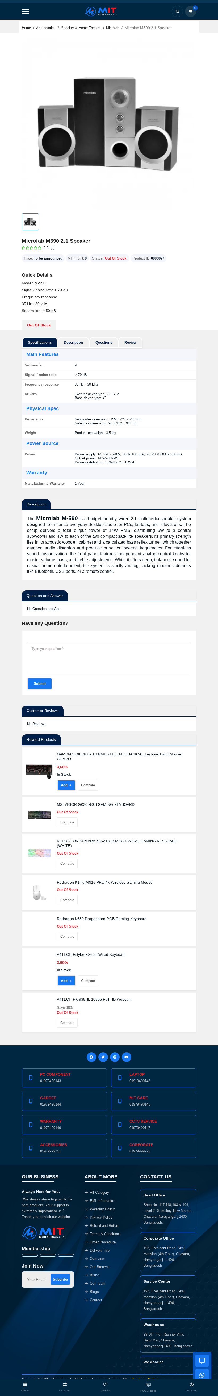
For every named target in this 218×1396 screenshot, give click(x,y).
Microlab (112, 28)
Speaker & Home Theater (81, 28)
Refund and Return (104, 1226)
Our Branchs (100, 1267)
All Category (99, 1193)
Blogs (94, 1292)
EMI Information (102, 1201)
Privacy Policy (101, 1217)
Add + (64, 787)
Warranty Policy (102, 1209)
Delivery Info (100, 1250)
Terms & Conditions (105, 1234)
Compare (86, 787)
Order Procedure (103, 1242)
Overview (97, 1259)
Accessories (46, 28)
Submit (40, 684)
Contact (96, 1300)
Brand (94, 1275)
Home (26, 28)
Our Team (97, 1283)
